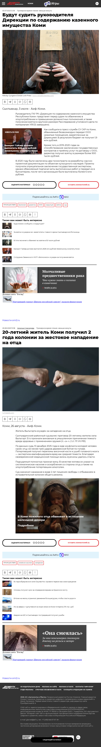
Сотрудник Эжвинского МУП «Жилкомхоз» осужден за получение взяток (44, 257)
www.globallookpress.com (43, 96)
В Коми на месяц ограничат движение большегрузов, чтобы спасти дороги (45, 598)
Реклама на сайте (49, 687)
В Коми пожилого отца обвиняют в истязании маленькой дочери (51, 518)
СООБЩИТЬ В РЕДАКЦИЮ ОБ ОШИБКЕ (78, 690)
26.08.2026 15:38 (8, 328)
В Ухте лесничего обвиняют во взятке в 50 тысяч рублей (37, 240)
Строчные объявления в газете (48, 690)
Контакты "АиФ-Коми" (84, 687)
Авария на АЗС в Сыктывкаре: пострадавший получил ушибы (39, 615)
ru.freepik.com (8, 413)
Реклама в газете (66, 687)
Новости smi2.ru (11, 320)
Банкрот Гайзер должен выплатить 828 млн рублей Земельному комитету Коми (47, 249)
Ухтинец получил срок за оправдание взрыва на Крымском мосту (40, 590)
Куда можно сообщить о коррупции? (29, 224)
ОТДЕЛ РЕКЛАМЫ (26, 690)
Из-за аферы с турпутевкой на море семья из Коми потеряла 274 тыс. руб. (44, 607)
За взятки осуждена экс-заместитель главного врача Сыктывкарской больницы (46, 232)
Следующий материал (52, 740)
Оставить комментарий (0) (79, 185)
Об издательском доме (30, 687)
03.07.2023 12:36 (8, 11)
